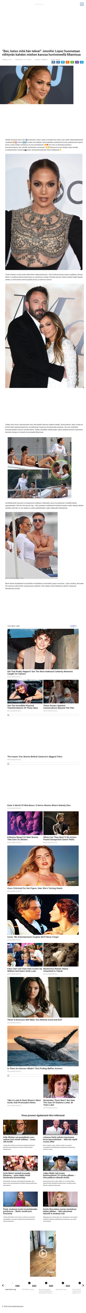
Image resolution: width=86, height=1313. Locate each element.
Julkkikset (44, 59)
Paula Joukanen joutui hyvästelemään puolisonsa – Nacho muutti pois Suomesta (20, 1211)
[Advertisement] (43, 28)
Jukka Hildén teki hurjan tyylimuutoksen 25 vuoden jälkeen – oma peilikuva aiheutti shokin (59, 1175)
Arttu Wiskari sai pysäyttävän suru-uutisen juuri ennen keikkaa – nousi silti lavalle (19, 1139)
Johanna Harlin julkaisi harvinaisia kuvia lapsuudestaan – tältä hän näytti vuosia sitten (60, 1139)
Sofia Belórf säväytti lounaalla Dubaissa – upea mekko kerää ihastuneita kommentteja (16, 1175)
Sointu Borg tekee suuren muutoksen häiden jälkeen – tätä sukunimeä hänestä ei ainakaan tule (59, 1211)
